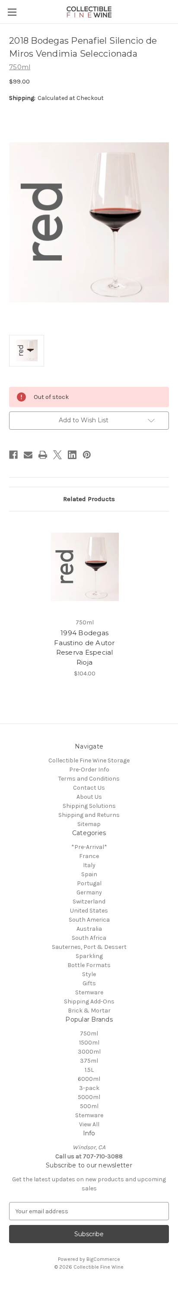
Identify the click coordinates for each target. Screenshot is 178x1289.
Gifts (89, 983)
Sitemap (89, 824)
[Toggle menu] (12, 12)
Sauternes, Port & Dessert (89, 947)
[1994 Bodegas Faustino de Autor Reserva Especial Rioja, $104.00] (85, 567)
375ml (89, 1060)
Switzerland (89, 901)
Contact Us (89, 787)
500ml (89, 1106)
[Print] (42, 455)
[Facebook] (13, 455)
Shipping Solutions (89, 806)
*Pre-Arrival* (89, 847)
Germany (89, 892)
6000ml (89, 1079)
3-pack (89, 1088)
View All (89, 1124)
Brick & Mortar (89, 1010)
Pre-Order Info (89, 769)
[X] (57, 455)
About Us (89, 796)
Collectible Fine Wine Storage (89, 760)
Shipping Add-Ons (89, 1001)
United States (89, 910)
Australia (89, 928)
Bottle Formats (89, 965)
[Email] (28, 455)
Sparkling (89, 956)
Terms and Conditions (89, 778)
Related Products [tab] (89, 499)
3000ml (89, 1051)
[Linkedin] (72, 455)
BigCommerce (103, 1259)
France (89, 856)
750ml (89, 1033)
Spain (89, 874)
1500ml (89, 1042)
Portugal (89, 883)
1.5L (89, 1070)
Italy (89, 865)
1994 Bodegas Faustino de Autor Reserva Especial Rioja (84, 647)
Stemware (89, 992)
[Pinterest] (87, 455)
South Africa (89, 938)
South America (89, 919)
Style (89, 974)
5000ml (89, 1097)
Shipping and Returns (89, 815)
